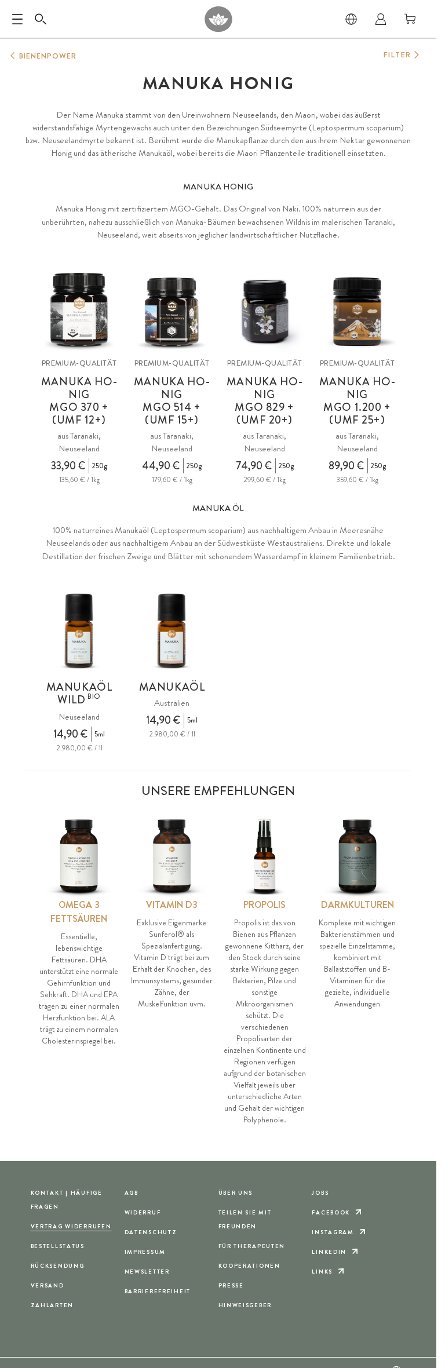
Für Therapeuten (252, 1246)
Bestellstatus (58, 1246)
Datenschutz (151, 1232)
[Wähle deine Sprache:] (351, 19)
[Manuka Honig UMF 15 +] (172, 310)
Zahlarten (52, 1305)
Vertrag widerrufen (71, 1226)
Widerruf (143, 1212)
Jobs (320, 1192)
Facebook (331, 1212)
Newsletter (147, 1271)
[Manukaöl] (172, 631)
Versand (47, 1285)
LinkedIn (329, 1251)
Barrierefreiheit (158, 1291)
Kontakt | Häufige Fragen (67, 1199)
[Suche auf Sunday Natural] (40, 19)
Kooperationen (249, 1265)
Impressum (145, 1251)
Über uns (235, 1192)
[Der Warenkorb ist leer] (410, 19)
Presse (231, 1285)
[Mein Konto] (380, 19)
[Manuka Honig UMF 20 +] (264, 310)
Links (322, 1271)
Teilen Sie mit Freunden (245, 1219)
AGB (131, 1192)
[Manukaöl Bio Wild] (79, 631)
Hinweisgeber (245, 1305)
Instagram (332, 1232)
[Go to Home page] (218, 19)
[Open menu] (17, 19)
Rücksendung (58, 1265)
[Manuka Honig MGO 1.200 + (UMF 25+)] (357, 310)
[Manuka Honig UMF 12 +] (79, 310)
